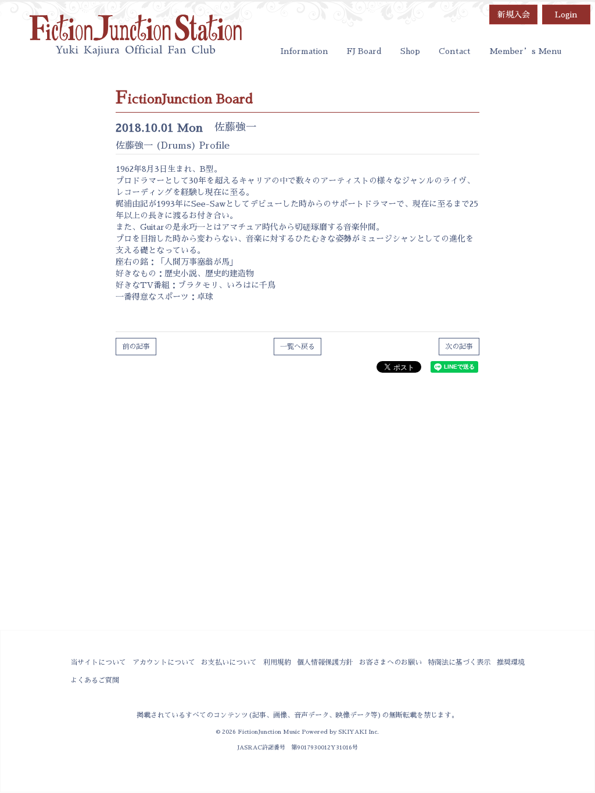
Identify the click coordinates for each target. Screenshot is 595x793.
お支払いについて (229, 662)
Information (304, 51)
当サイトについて (98, 662)
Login (566, 14)
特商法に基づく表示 (459, 662)
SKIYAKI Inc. (358, 732)
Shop (410, 51)
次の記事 (459, 346)
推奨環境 (511, 662)
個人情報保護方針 (325, 662)
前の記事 (136, 346)
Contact (455, 51)
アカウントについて (163, 662)
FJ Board (364, 51)
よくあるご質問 (94, 680)
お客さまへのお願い (390, 662)
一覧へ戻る (297, 346)
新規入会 (513, 14)
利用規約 (277, 662)
